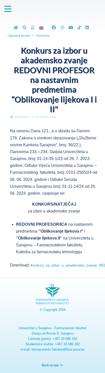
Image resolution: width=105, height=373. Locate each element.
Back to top (50, 365)
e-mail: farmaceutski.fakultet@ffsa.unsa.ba (52, 349)
